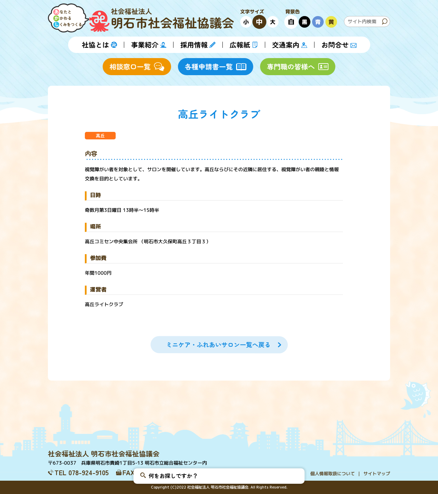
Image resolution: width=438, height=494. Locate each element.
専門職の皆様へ (291, 66)
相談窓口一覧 (130, 66)
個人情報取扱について (332, 473)
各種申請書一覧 (209, 66)
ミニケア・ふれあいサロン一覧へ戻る (218, 344)
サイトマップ (376, 473)
